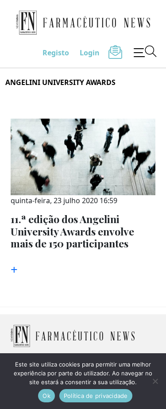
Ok (46, 395)
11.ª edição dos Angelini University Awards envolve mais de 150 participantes (72, 231)
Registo (55, 53)
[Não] (155, 381)
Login (90, 53)
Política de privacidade (96, 395)
